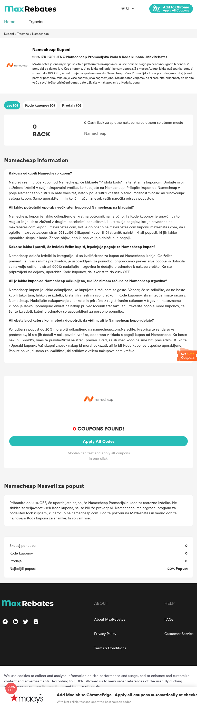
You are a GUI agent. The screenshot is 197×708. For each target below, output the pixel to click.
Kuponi (9, 33)
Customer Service (179, 633)
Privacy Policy (105, 633)
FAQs (168, 619)
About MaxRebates (109, 619)
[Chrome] (171, 8)
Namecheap (40, 33)
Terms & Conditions (110, 647)
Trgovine (23, 33)
